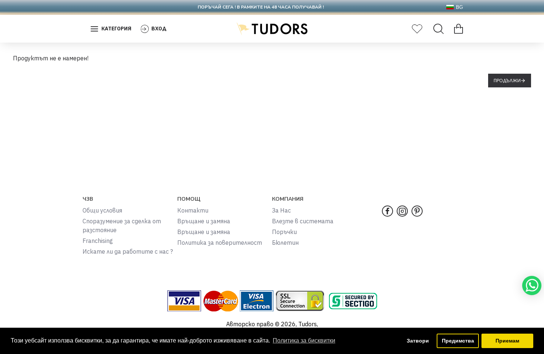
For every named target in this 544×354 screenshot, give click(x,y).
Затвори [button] (418, 341)
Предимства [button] (458, 341)
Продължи (507, 80)
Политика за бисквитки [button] (304, 340)
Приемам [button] (507, 341)
